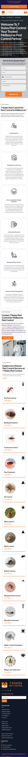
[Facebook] (3, 690)
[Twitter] (8, 690)
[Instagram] (5, 690)
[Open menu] (25, 12)
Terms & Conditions (6, 756)
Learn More (7, 449)
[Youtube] (10, 690)
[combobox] (3, 77)
